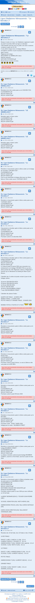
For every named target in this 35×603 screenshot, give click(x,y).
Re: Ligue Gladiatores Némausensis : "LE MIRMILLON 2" (14, 85)
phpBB (12, 593)
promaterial (14, 596)
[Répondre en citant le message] (29, 32)
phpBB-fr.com (20, 595)
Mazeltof (22, 596)
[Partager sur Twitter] (31, 75)
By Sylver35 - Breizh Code (23, 599)
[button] (23, 27)
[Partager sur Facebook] (28, 75)
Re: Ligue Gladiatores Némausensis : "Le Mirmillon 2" (14, 163)
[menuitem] (3, 12)
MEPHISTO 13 (8, 30)
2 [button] (20, 27)
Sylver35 (25, 598)
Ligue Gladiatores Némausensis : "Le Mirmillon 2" (15, 19)
